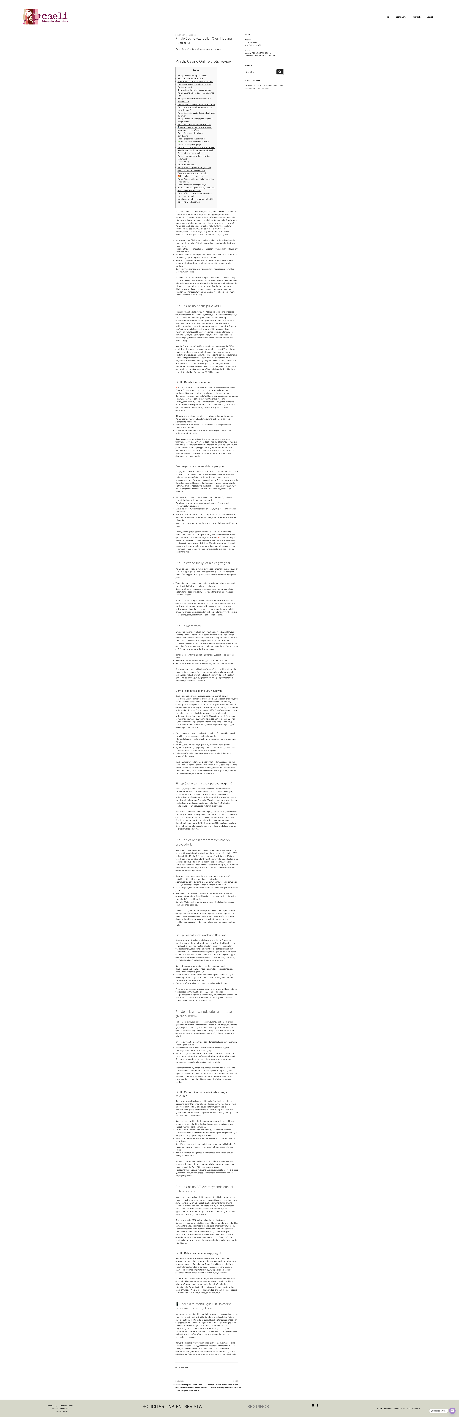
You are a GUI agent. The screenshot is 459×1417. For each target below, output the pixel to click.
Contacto (430, 17)
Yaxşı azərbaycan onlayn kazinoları (193, 173)
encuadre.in (416, 1409)
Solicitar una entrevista (172, 1406)
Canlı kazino (183, 136)
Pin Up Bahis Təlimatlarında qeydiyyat (194, 124)
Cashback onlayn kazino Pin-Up (191, 153)
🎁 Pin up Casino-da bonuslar (190, 176)
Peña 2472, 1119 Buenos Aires (60, 1406)
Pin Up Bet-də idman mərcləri (190, 78)
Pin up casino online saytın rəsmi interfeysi (196, 147)
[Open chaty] (452, 1411)
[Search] (279, 71)
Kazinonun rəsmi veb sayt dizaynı (192, 185)
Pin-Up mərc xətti (185, 87)
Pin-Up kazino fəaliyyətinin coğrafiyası (194, 84)
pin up (184, 340)
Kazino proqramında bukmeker (191, 139)
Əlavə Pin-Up (183, 162)
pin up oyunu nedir (192, 456)
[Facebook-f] (317, 1405)
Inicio (388, 17)
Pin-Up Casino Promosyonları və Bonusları (196, 104)
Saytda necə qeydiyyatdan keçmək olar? (195, 150)
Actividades (417, 17)
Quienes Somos (401, 17)
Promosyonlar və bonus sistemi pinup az (195, 81)
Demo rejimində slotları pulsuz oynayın (194, 90)
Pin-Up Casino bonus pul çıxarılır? (192, 76)
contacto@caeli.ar (60, 1411)
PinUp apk (184, 1367)
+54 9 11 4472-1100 (60, 1408)
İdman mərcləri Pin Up (187, 164)
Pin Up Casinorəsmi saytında (190, 133)
